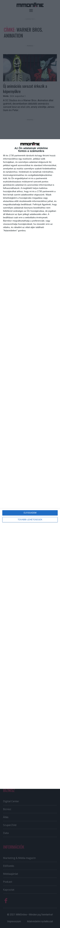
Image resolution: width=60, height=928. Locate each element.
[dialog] (30, 464)
